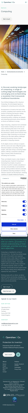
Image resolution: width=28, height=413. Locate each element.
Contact (5, 371)
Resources (5, 368)
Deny (14, 233)
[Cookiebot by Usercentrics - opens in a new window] (20, 178)
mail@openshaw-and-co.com (9, 323)
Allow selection (14, 228)
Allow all (14, 224)
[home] (12, 2)
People (4, 366)
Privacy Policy (18, 369)
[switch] (24, 206)
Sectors (4, 364)
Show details (20, 220)
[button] (26, 2)
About (4, 370)
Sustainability (18, 367)
